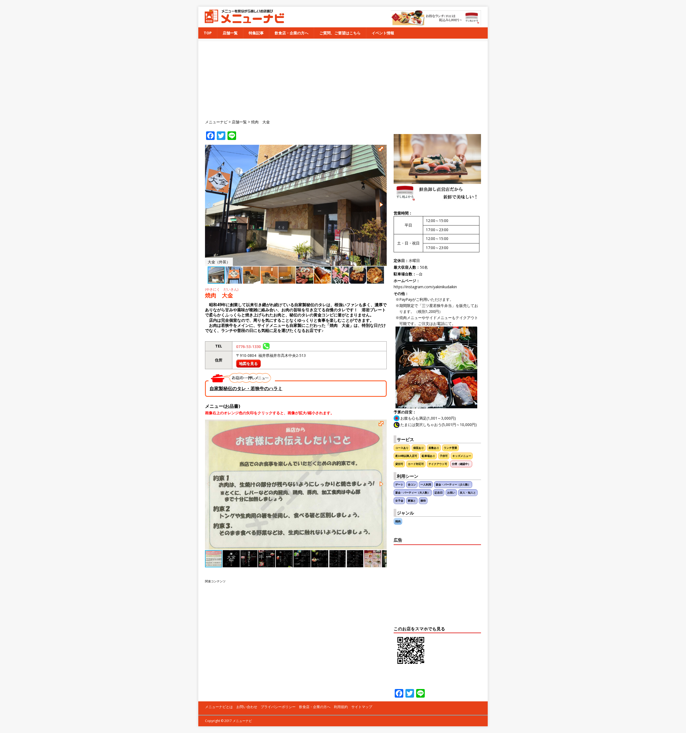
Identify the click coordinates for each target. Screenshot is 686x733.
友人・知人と (468, 492)
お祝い (451, 492)
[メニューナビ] (242, 21)
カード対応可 (416, 463)
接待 (423, 500)
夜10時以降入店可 (406, 455)
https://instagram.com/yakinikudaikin (425, 286)
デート (399, 484)
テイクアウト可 (437, 463)
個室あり (418, 447)
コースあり (402, 447)
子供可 (444, 455)
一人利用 (425, 484)
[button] (382, 149)
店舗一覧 (230, 32)
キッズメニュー (461, 455)
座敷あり (433, 447)
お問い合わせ (246, 706)
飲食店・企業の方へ (291, 32)
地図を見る (248, 363)
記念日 (439, 492)
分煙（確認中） (461, 463)
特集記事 (256, 32)
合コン (412, 484)
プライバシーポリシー (278, 706)
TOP (208, 32)
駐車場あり (428, 455)
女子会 (399, 500)
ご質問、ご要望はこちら (340, 32)
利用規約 (341, 706)
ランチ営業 (450, 447)
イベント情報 (383, 32)
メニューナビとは (219, 706)
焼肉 (398, 521)
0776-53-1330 (249, 346)
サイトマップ (361, 706)
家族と (412, 500)
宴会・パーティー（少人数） (453, 484)
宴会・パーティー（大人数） (412, 492)
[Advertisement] (346, 78)
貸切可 (399, 463)
